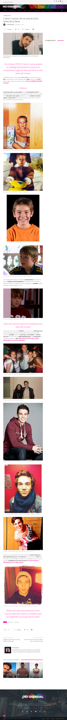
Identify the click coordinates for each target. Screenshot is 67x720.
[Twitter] (58, 1)
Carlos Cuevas (10, 622)
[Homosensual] (4, 25)
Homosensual (11, 24)
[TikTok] (62, 1)
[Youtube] (60, 1)
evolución (16, 622)
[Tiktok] (40, 711)
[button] (61, 10)
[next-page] (7, 681)
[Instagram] (57, 1)
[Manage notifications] (4, 715)
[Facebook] (55, 1)
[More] (33, 29)
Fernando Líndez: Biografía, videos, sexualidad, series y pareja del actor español (36, 675)
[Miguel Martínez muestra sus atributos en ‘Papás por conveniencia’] (23, 670)
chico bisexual (28, 331)
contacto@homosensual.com (36, 708)
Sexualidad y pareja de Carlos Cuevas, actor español (9, 676)
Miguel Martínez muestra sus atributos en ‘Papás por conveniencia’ (23, 675)
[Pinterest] (62, 3)
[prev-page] (4, 681)
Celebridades (7, 15)
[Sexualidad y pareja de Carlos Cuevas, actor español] (9, 670)
